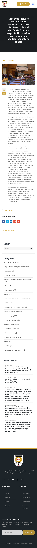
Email (18, 221)
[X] (8, 480)
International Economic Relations (15, 307)
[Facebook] (4, 480)
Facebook (3, 221)
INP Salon (8, 303)
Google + (14, 221)
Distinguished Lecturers (12, 275)
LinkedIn (11, 221)
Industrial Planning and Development (16, 299)
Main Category (8, 210)
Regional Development (12, 324)
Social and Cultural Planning (13, 337)
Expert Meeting (9, 290)
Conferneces (26, 497)
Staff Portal (26, 493)
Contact (7, 506)
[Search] (31, 248)
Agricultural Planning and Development (17, 267)
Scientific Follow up (10, 329)
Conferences (9, 271)
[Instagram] (17, 480)
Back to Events (9, 60)
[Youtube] (13, 480)
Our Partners (26, 502)
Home (7, 493)
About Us (7, 497)
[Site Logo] (4, 4)
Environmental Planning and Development (18, 279)
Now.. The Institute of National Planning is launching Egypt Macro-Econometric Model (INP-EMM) (18, 381)
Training (7, 341)
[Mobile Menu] (33, 4)
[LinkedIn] (22, 480)
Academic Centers (10, 262)
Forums (7, 294)
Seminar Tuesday (10, 333)
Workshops (8, 346)
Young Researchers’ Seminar (14, 350)
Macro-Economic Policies (12, 311)
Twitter (7, 221)
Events (24, 4)
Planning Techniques (11, 320)
